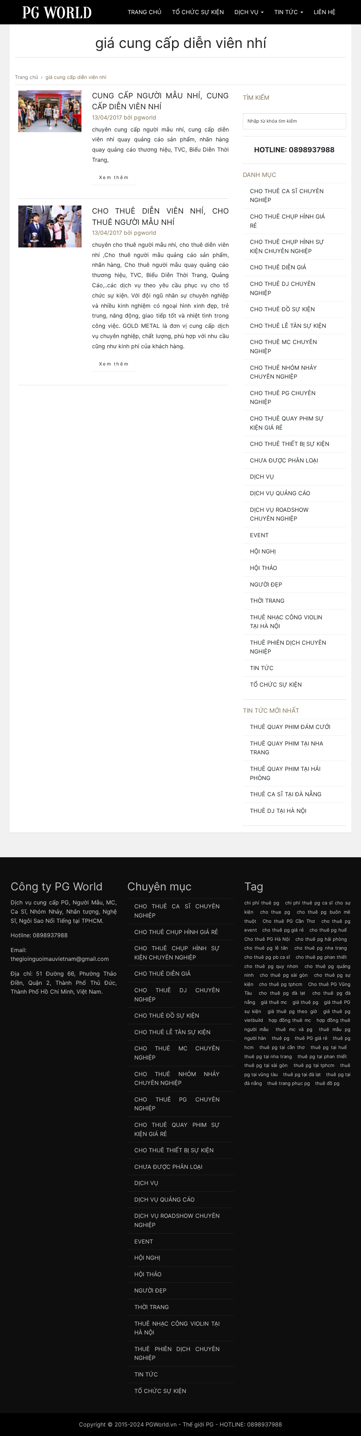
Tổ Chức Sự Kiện (198, 12)
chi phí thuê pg (261, 903)
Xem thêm (114, 177)
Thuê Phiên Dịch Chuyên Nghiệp (288, 647)
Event (259, 535)
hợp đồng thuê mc (290, 1020)
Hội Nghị (263, 551)
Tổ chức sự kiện (276, 684)
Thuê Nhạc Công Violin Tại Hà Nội (286, 622)
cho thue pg (275, 912)
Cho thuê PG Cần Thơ (289, 921)
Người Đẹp (266, 584)
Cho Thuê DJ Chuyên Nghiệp (282, 288)
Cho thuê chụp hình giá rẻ (287, 221)
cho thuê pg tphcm (280, 984)
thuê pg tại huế (329, 1047)
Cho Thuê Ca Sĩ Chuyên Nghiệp (287, 196)
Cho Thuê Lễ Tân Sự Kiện (288, 325)
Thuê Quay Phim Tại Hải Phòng (285, 773)
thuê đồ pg (327, 1083)
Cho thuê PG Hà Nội (267, 939)
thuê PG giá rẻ (311, 1038)
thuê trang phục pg (288, 1083)
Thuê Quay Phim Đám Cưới (290, 726)
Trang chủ (144, 12)
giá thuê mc (274, 1002)
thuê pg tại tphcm (314, 1065)
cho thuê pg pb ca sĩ (267, 957)
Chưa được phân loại (284, 460)
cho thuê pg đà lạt (282, 993)
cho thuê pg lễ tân (266, 948)
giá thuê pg (305, 1002)
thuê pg (280, 1038)
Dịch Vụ (247, 12)
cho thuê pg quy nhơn (271, 966)
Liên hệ (325, 12)
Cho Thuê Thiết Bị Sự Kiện (289, 443)
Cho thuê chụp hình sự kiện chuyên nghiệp (287, 246)
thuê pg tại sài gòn (266, 1065)
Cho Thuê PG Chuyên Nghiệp (283, 397)
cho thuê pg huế (328, 930)
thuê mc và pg (294, 1029)
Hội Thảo (263, 567)
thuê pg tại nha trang (268, 1056)
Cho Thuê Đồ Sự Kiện (282, 309)
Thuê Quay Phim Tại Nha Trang (286, 748)
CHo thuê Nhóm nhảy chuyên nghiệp (283, 372)
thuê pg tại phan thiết (322, 1056)
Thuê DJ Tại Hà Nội (278, 810)
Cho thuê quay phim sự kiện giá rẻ (287, 423)
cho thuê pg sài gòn (284, 975)
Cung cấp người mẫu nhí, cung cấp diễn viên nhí (160, 101)
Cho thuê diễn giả (278, 267)
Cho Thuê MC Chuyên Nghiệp (283, 346)
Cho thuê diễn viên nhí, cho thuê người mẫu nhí (160, 217)
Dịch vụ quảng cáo (280, 493)
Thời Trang (267, 600)
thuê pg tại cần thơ (282, 1047)
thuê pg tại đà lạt (302, 1074)
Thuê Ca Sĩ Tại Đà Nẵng (286, 794)
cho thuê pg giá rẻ (283, 930)
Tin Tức (287, 12)
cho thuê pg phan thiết (321, 957)
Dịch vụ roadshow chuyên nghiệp (279, 514)
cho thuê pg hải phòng (321, 939)
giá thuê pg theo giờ (292, 1011)
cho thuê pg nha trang (320, 948)
